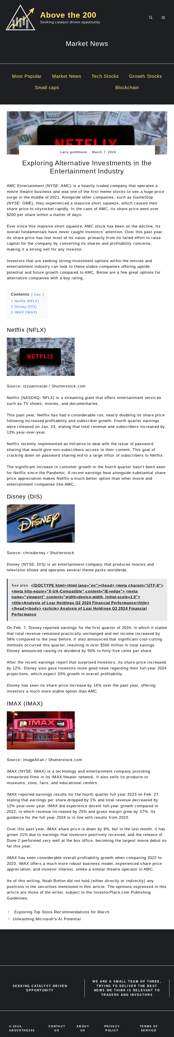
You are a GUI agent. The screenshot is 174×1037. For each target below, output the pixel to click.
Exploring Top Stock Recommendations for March (61, 912)
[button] (151, 17)
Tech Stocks (105, 76)
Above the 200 (68, 14)
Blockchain (127, 87)
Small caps (47, 87)
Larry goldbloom (73, 152)
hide (37, 294)
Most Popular (27, 76)
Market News (66, 76)
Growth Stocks (145, 76)
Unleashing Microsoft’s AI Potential (47, 919)
